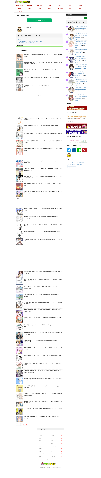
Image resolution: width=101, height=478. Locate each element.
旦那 (70, 8)
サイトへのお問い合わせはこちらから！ (75, 162)
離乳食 (40, 448)
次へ (27, 424)
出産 (40, 440)
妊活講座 (52, 432)
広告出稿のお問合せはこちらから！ (74, 164)
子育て (60, 5)
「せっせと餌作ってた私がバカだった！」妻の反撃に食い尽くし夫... (81, 43)
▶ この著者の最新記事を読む (39, 20)
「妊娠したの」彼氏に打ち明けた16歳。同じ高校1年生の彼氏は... (81, 66)
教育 (40, 451)
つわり (52, 438)
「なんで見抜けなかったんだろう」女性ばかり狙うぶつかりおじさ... (81, 50)
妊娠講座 (40, 435)
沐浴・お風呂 (53, 446)
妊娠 (50, 5)
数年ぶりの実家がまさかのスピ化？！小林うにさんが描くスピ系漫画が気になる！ (42, 125)
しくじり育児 (60, 8)
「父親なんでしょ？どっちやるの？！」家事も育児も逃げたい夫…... (81, 58)
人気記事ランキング (43, 432)
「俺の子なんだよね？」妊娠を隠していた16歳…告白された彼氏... (81, 35)
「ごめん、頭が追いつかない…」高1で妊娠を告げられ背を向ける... (81, 28)
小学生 (50, 8)
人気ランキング (19, 5)
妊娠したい (39, 5)
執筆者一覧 (29, 5)
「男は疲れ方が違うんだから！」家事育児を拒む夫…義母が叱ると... (81, 73)
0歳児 (70, 5)
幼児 (40, 8)
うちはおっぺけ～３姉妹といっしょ (25, 42)
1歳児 (80, 5)
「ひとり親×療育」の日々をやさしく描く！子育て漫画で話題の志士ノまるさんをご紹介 (43, 408)
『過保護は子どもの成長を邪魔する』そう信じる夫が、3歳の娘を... (81, 89)
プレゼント (19, 11)
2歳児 (19, 8)
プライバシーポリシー (71, 166)
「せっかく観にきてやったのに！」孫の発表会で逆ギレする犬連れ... (81, 96)
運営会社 (68, 167)
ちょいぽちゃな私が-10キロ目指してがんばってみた (29, 41)
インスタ (18, 39)
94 (23, 424)
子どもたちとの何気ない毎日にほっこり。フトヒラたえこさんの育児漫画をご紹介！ (42, 231)
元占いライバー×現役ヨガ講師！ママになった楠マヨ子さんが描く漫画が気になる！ (42, 77)
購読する (70, 14)
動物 (80, 8)
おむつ (40, 446)
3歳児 (29, 8)
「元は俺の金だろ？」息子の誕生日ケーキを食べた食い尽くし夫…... (81, 81)
